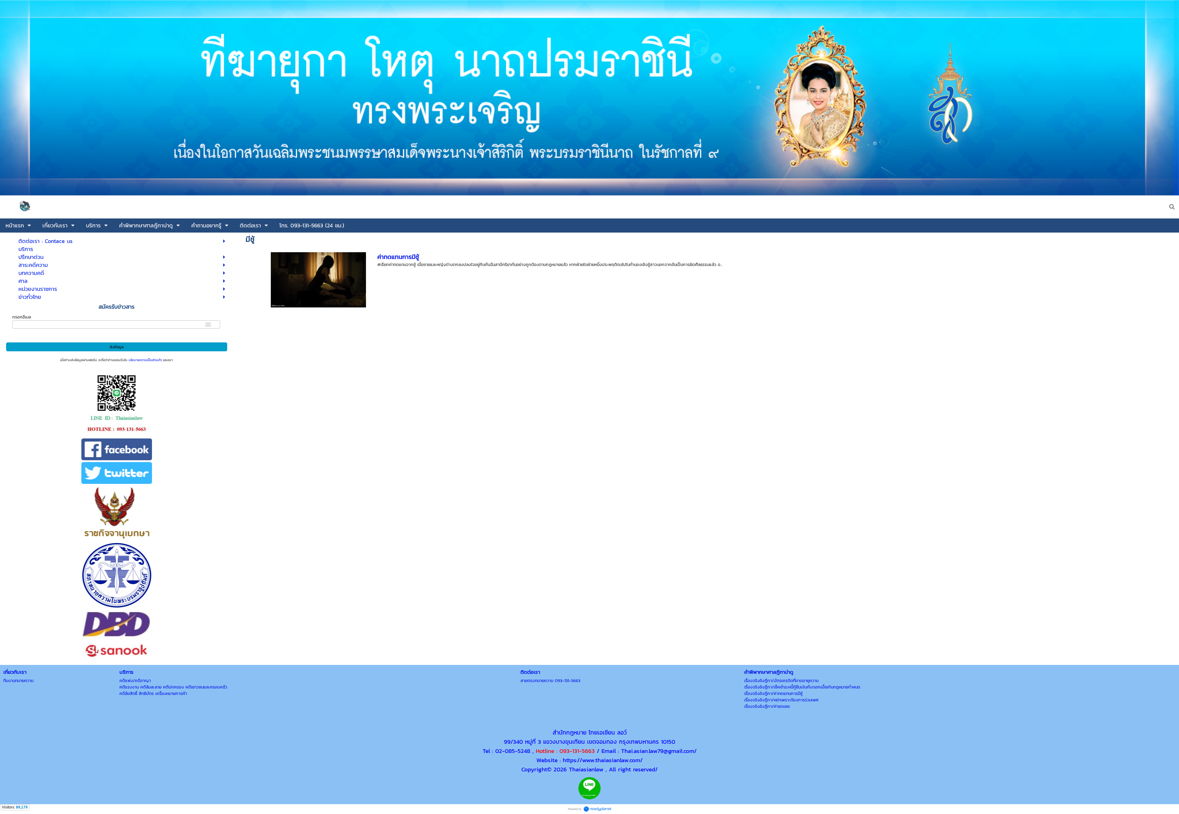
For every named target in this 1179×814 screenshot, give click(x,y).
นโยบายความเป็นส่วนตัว (145, 359)
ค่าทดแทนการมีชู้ (398, 256)
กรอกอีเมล (21, 317)
